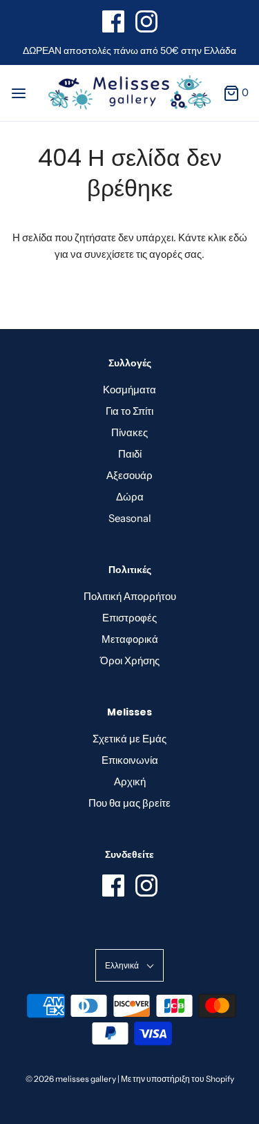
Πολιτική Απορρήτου (130, 596)
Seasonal (129, 518)
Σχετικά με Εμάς (129, 738)
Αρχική (130, 781)
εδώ (238, 237)
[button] (129, 965)
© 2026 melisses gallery (71, 1079)
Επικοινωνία (130, 760)
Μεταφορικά (130, 639)
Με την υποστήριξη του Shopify (177, 1079)
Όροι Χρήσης (130, 660)
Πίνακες (129, 432)
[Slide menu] (18, 92)
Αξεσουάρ (129, 475)
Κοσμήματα (129, 389)
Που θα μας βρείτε (129, 802)
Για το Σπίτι (129, 411)
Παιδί (130, 453)
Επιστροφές (129, 617)
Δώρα (130, 496)
